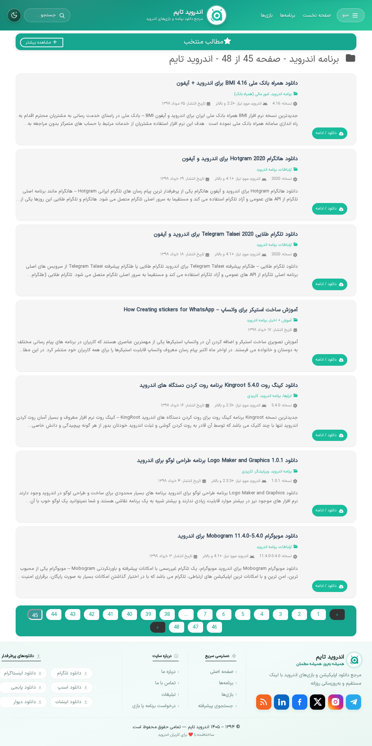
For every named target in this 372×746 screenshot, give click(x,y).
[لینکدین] (281, 702)
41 (110, 615)
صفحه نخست (317, 15)
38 (167, 615)
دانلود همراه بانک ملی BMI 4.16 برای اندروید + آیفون (237, 83)
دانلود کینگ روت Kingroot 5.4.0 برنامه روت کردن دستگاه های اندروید (219, 385)
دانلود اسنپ (69, 687)
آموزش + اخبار (280, 320)
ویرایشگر (262, 472)
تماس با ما (165, 683)
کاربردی (252, 396)
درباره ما (168, 672)
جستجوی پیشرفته (215, 706)
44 (54, 615)
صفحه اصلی (221, 672)
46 (214, 627)
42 (91, 615)
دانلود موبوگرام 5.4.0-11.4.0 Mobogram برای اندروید (238, 536)
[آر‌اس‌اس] (263, 702)
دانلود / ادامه (326, 133)
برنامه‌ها (287, 15)
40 (129, 615)
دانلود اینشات (68, 701)
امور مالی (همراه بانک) (251, 94)
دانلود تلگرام (69, 673)
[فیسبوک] (299, 702)
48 (176, 627)
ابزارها (287, 396)
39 (148, 615)
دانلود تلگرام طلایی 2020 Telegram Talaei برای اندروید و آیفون (226, 234)
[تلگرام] (353, 702)
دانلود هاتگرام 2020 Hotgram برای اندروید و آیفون (240, 159)
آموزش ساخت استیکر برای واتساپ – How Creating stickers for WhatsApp (211, 310)
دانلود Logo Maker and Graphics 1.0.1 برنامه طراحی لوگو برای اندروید (217, 461)
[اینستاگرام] (335, 702)
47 (195, 627)
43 (73, 615)
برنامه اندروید (281, 94)
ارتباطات (285, 170)
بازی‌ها (267, 15)
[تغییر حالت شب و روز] (14, 15)
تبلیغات (168, 695)
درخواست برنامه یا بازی (153, 706)
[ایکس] (317, 702)
